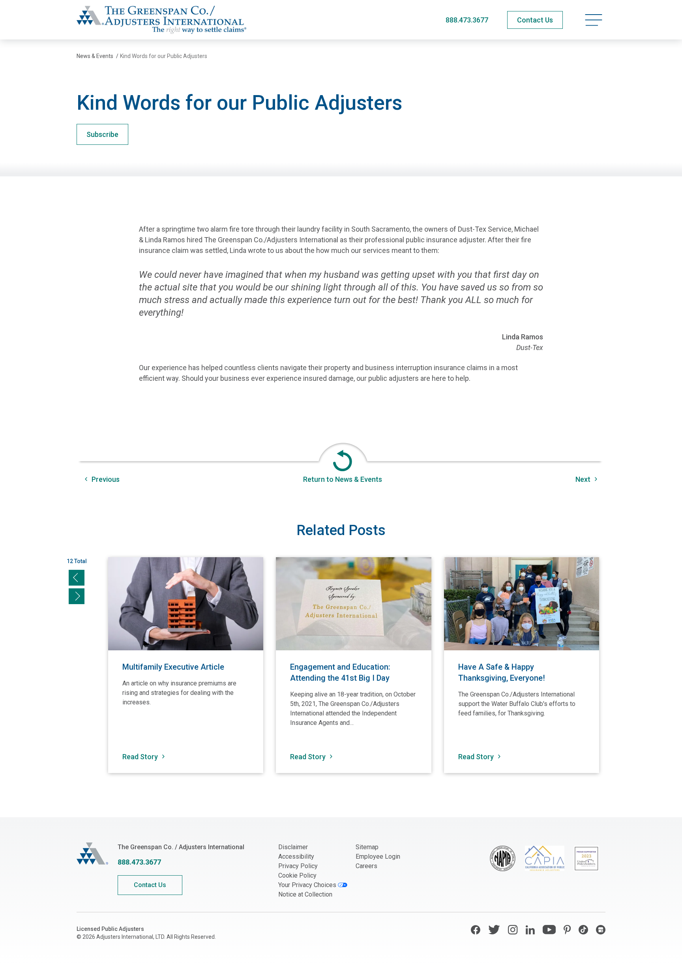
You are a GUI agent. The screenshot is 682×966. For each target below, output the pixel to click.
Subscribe (102, 134)
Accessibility (296, 856)
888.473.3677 (467, 20)
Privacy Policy (298, 866)
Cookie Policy (297, 875)
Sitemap (367, 847)
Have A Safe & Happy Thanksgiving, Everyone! (502, 672)
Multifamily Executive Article (173, 667)
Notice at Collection (305, 894)
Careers (366, 866)
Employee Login (378, 856)
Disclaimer (293, 847)
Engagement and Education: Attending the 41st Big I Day (340, 672)
